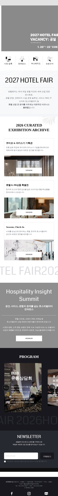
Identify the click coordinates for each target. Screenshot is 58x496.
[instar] (29, 491)
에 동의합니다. (27, 461)
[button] (6, 388)
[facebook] (11, 491)
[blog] (46, 491)
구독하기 (47, 456)
